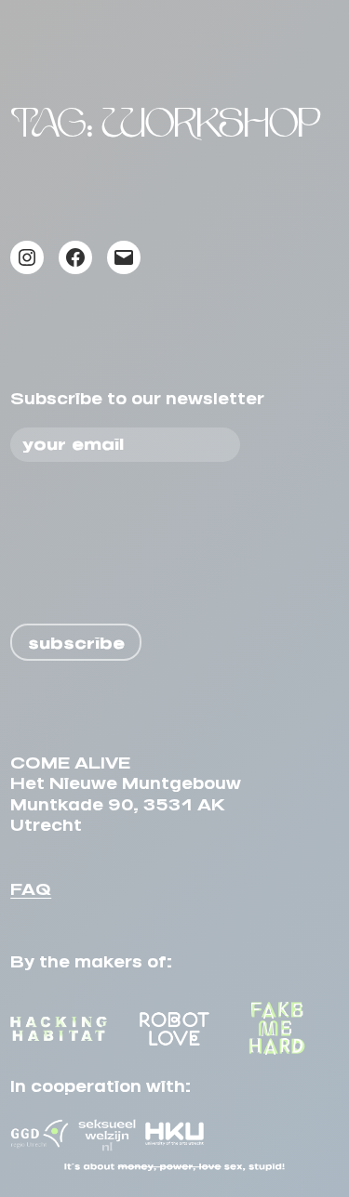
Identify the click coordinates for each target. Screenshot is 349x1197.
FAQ (30, 885)
